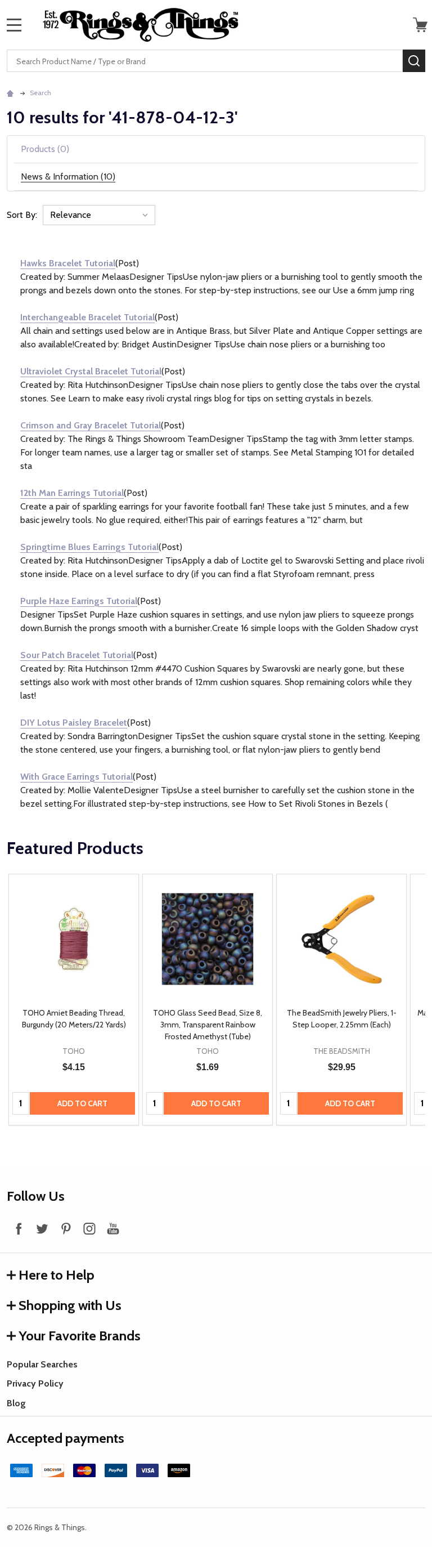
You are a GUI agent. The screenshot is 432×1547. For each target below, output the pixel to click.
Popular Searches (42, 1364)
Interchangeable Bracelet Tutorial (87, 317)
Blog (16, 1403)
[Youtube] (113, 1228)
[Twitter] (42, 1228)
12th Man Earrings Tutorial (72, 493)
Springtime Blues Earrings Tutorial (89, 547)
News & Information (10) (68, 176)
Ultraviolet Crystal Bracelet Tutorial (90, 371)
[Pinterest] (66, 1228)
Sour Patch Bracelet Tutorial (76, 655)
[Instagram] (89, 1228)
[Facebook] (18, 1228)
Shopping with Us (70, 1305)
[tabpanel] (74, 999)
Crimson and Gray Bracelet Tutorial (90, 425)
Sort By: (22, 214)
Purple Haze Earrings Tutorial (78, 601)
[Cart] (420, 25)
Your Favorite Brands (80, 1335)
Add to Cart (82, 1103)
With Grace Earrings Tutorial (76, 776)
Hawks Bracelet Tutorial (67, 263)
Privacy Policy (35, 1383)
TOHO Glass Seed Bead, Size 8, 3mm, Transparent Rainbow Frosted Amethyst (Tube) (207, 1024)
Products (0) (45, 149)
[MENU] (14, 24)
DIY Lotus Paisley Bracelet (73, 722)
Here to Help (56, 1275)
